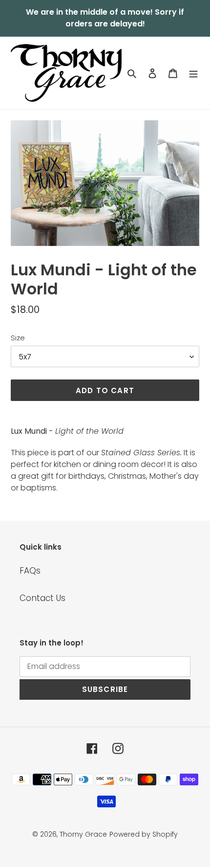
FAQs (30, 571)
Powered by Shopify (143, 834)
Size (18, 338)
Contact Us (42, 598)
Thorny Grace (83, 834)
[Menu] (193, 73)
